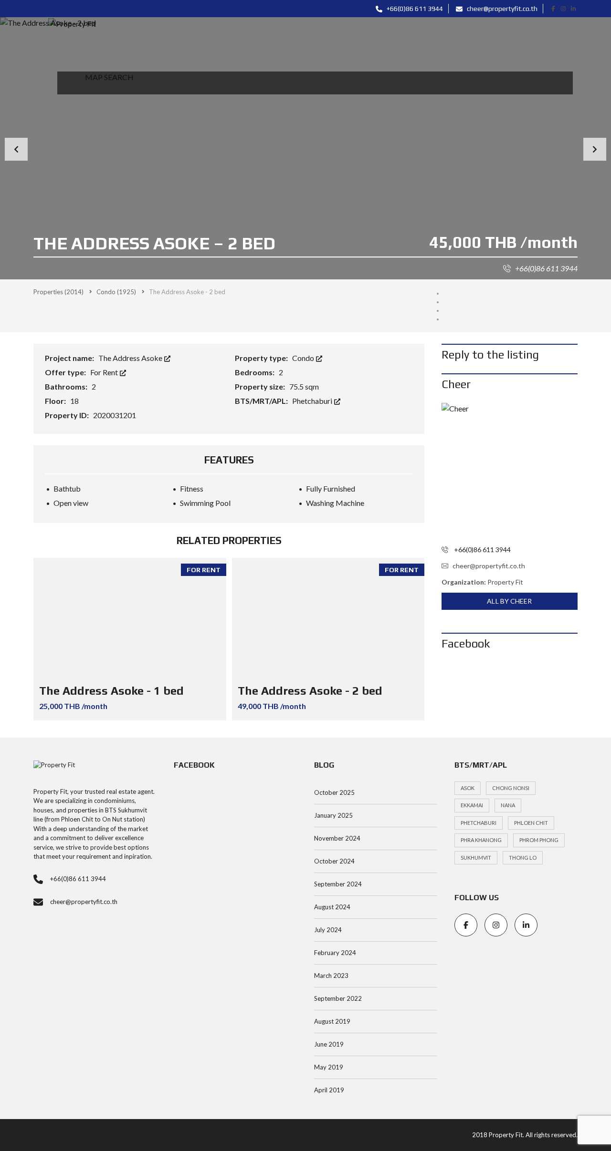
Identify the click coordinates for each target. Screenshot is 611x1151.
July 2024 (328, 930)
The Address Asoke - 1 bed (111, 690)
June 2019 (329, 1044)
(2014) (58, 292)
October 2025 (334, 792)
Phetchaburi (313, 400)
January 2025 (333, 815)
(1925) (116, 292)
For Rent (104, 372)
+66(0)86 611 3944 (414, 8)
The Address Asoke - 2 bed (310, 690)
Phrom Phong (538, 840)
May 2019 (328, 1067)
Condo (304, 357)
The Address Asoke (131, 357)
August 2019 (332, 1021)
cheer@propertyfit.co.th (501, 8)
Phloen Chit (531, 823)
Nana (508, 805)
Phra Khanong (481, 840)
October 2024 (334, 861)
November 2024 (337, 838)
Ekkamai (472, 805)
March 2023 (331, 975)
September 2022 (338, 998)
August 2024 (332, 907)
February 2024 (335, 952)
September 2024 (338, 884)
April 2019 (329, 1090)
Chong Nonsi (510, 788)
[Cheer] (510, 471)
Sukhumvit (476, 857)
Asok (467, 788)
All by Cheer (509, 601)
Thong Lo (523, 857)
